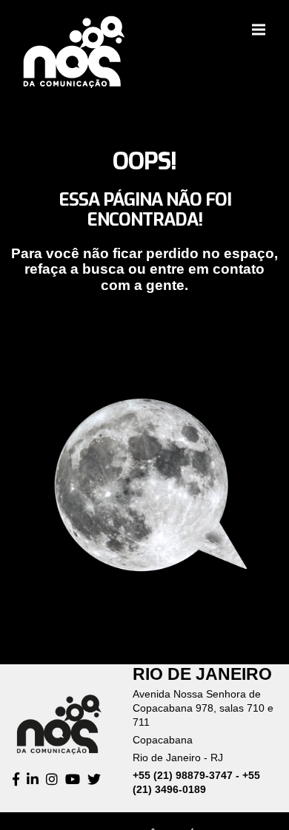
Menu (258, 29)
